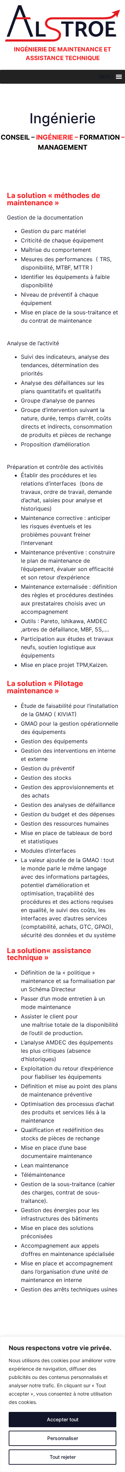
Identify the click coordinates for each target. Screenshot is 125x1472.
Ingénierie (54, 137)
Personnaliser (62, 1438)
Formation (100, 137)
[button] (106, 77)
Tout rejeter (63, 1457)
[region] (62, 1404)
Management (63, 147)
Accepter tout (62, 1419)
